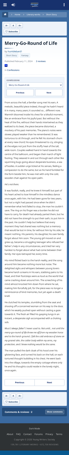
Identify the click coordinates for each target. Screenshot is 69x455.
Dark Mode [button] (34, 428)
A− (6, 25)
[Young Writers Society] (34, 5)
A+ (20, 25)
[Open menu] (5, 5)
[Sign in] (13, 5)
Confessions (13, 70)
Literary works (33, 14)
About (10, 434)
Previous (20, 92)
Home (17, 14)
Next (49, 92)
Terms (59, 434)
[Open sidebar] (64, 5)
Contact (27, 434)
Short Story (51, 14)
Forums (38, 434)
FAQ (18, 434)
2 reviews (41, 61)
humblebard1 (15, 51)
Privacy (49, 434)
